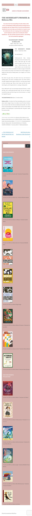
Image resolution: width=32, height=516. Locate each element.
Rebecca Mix (8, 123)
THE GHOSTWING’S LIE (17, 123)
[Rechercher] (27, 146)
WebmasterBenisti (24, 124)
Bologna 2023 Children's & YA (22, 117)
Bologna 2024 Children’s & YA (8, 119)
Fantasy (24, 119)
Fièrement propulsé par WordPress (9, 513)
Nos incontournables (9, 121)
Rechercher (5, 143)
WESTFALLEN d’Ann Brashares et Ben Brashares (23, 134)
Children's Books (18, 119)
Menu (16, 4)
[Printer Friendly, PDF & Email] (6, 114)
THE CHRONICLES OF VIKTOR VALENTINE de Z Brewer (8, 134)
